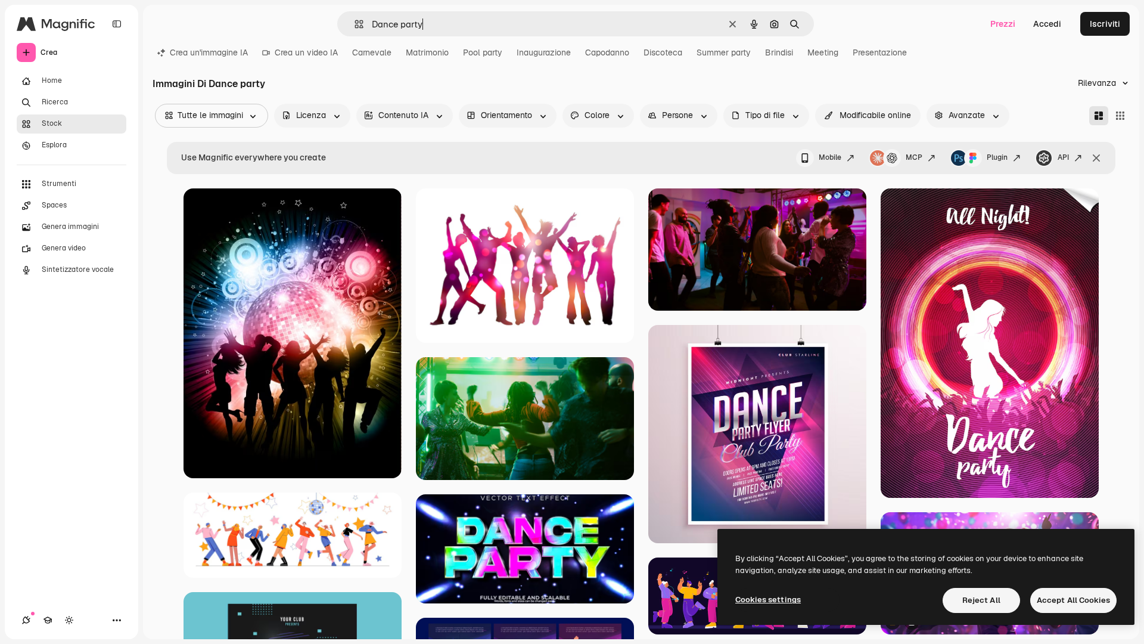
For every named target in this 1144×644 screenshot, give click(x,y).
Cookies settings (768, 600)
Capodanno (607, 52)
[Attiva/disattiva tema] (69, 620)
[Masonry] (1098, 115)
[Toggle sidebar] (116, 23)
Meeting (822, 52)
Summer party (724, 52)
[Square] (1120, 115)
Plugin (997, 157)
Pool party (482, 52)
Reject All (981, 600)
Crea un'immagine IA (209, 52)
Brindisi (779, 52)
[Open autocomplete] (354, 24)
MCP (914, 157)
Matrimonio (427, 52)
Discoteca (663, 52)
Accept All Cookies (1073, 600)
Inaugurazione (544, 52)
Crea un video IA (306, 52)
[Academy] (47, 620)
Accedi (1047, 23)
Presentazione (880, 52)
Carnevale (371, 52)
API (1063, 157)
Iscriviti (1105, 23)
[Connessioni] (26, 620)
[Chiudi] (1096, 158)
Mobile (830, 157)
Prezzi (1002, 23)
